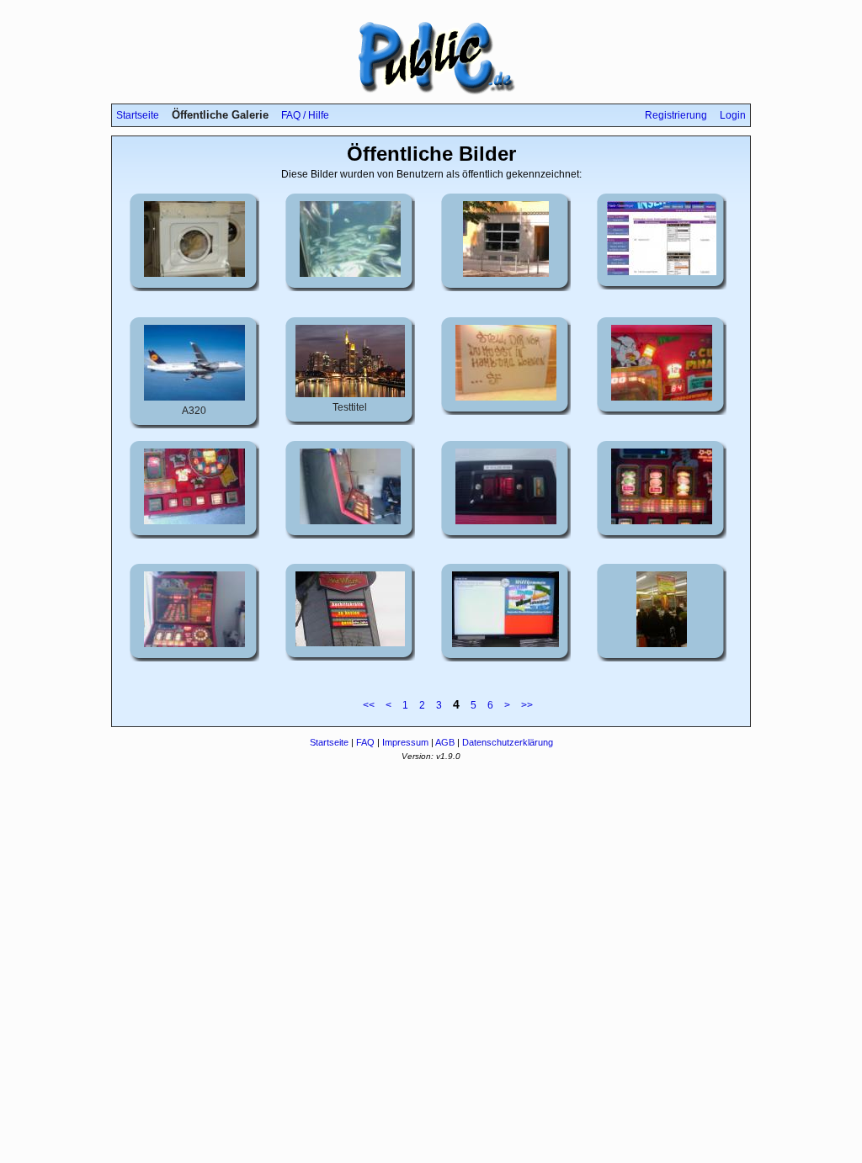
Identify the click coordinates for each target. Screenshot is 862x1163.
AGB (445, 742)
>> (527, 705)
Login (733, 115)
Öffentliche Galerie (220, 115)
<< (369, 705)
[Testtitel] (350, 394)
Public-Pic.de (431, 57)
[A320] (194, 397)
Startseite (137, 115)
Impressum (405, 742)
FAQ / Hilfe (305, 115)
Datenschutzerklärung (507, 742)
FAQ (365, 742)
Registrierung (676, 115)
